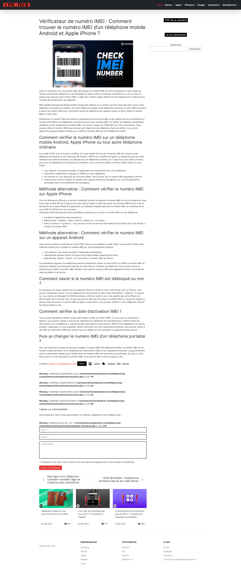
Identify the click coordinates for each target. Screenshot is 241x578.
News (160, 5)
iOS (123, 551)
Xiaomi (84, 551)
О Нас (166, 547)
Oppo (83, 563)
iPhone (126, 363)
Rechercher (175, 45)
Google (200, 5)
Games (168, 5)
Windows (189, 5)
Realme (84, 559)
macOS (125, 555)
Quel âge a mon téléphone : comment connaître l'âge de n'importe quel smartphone (63, 479)
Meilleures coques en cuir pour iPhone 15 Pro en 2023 (55, 512)
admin (97, 363)
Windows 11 (127, 559)
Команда (167, 551)
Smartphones (229, 5)
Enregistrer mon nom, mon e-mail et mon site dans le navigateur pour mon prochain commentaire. (88, 462)
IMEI (119, 363)
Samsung (85, 547)
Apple (178, 5)
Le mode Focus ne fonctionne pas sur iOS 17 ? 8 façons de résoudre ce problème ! (129, 514)
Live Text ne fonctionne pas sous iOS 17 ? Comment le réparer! (91, 514)
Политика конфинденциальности (179, 559)
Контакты (168, 555)
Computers (213, 5)
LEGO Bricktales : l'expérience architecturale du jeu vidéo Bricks (119, 479)
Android (111, 363)
